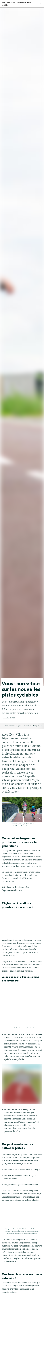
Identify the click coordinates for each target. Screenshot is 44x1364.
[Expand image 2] (32, 1216)
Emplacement (10, 726)
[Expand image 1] (10, 1216)
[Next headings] (40, 726)
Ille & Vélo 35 (17, 734)
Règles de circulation (23, 726)
